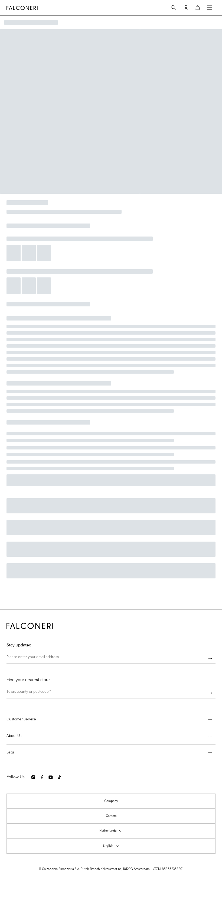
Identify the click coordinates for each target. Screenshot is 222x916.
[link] (111, 801)
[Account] (186, 8)
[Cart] (198, 8)
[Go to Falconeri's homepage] (22, 8)
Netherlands (111, 832)
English (111, 847)
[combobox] (111, 693)
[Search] (174, 8)
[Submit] (210, 658)
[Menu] (210, 8)
